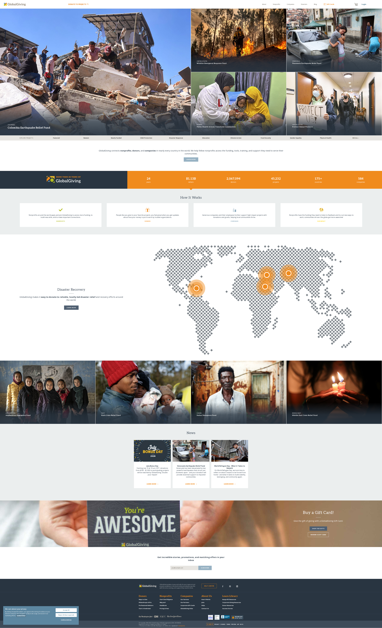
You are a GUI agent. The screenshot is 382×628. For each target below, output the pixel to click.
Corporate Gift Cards (188, 605)
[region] (41, 615)
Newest (86, 138)
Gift (330, 4)
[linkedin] (237, 586)
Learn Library (230, 596)
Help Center (209, 586)
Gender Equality (296, 138)
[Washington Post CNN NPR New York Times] (165, 617)
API (238, 624)
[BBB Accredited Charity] (226, 617)
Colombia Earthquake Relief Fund (29, 127)
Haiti (103, 413)
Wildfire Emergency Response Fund (212, 63)
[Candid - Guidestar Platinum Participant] (218, 617)
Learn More (191, 159)
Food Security (266, 138)
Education (206, 138)
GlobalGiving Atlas (187, 608)
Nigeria (199, 124)
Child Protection (146, 138)
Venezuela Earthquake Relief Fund (306, 63)
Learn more (71, 307)
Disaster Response (176, 138)
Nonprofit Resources (229, 599)
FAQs (203, 605)
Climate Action (235, 138)
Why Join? (163, 602)
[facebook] (222, 586)
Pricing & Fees (164, 608)
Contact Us (205, 608)
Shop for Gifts (318, 528)
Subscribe (205, 568)
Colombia (11, 125)
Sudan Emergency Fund (206, 415)
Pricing (233, 624)
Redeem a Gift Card (318, 535)
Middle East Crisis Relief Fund (305, 415)
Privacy (216, 624)
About (264, 4)
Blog (315, 4)
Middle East (296, 413)
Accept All (66, 610)
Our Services (185, 599)
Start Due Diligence (166, 599)
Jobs (202, 602)
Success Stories (227, 608)
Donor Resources (228, 605)
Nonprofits (276, 4)
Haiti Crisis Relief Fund (111, 415)
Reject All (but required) (66, 615)
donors (136, 150)
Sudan (199, 413)
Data (241, 624)
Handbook (163, 605)
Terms (228, 624)
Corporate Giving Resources (231, 602)
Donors (143, 596)
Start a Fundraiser (145, 608)
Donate (77, 4)
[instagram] (230, 586)
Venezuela (296, 61)
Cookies (222, 624)
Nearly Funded (116, 138)
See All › (355, 138)
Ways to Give (143, 599)
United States (202, 61)
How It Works (205, 599)
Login (364, 4)
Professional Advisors (146, 605)
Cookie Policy (21, 615)
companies (150, 150)
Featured (56, 138)
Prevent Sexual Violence (302, 127)
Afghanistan (10, 413)
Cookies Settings (66, 620)
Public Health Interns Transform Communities (216, 127)
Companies (290, 4)
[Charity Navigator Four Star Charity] (211, 617)
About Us (206, 596)
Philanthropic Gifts (145, 602)
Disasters (304, 4)
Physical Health (325, 138)
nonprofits (125, 150)
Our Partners (185, 602)
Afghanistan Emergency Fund (18, 415)
